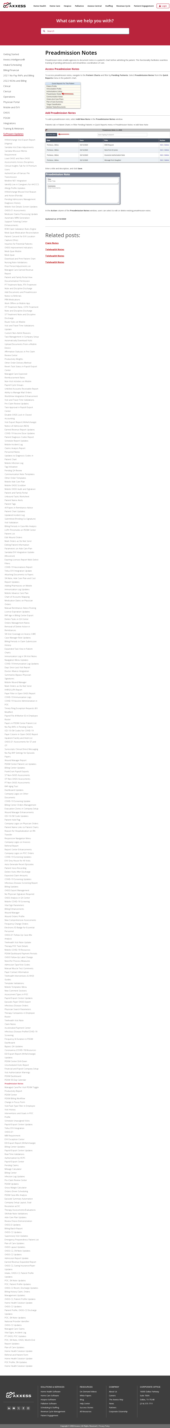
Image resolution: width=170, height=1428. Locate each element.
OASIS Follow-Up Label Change (19, 957)
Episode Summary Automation (19, 1198)
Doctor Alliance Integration (17, 671)
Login (164, 6)
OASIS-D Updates (13, 1225)
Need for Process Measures (17, 961)
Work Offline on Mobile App (17, 303)
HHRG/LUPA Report (13, 689)
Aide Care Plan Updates (15, 1217)
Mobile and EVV (11, 107)
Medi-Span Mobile (13, 251)
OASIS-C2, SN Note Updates (17, 1251)
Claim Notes (10, 1024)
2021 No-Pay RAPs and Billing (18, 75)
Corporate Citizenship (118, 1411)
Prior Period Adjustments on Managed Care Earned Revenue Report (19, 270)
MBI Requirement (12, 1135)
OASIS (6, 112)
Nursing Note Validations (16, 262)
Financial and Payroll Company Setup (22, 1068)
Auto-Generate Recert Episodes (19, 864)
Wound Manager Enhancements (19, 812)
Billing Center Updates (15, 767)
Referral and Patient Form (16, 1355)
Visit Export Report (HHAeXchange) (20, 422)
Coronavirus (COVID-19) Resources (20, 1050)
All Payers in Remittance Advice (19, 507)
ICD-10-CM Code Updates (16, 816)
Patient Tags (10, 504)
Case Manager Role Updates (18, 637)
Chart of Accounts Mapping (17, 597)
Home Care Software (50, 1395)
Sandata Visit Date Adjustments (19, 147)
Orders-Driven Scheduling (16, 1191)
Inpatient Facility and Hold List (18, 738)
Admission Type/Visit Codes (17, 964)
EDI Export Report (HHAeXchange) (20, 1143)
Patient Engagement (144, 6)
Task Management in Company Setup (22, 336)
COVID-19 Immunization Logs (18, 697)
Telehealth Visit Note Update (18, 942)
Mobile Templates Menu (16, 987)
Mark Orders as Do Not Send (18, 541)
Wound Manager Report (15, 760)
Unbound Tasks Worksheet (17, 496)
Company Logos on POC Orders (19, 853)
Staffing (109, 6)
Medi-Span (10, 255)
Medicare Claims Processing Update (21, 214)
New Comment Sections (16, 990)
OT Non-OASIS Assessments (17, 779)
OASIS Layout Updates (15, 1247)
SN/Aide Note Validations (16, 1213)
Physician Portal (11, 102)
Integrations (9, 123)
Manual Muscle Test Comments (19, 968)
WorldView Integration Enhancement (21, 396)
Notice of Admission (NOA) (17, 426)
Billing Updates (11, 886)
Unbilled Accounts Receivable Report (21, 388)
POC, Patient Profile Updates (18, 1284)
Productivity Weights (14, 359)
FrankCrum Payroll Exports (17, 771)
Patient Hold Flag (12, 820)
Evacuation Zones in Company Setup (22, 808)
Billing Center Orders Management (20, 805)
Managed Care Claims (15, 1329)
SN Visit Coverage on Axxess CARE (20, 634)
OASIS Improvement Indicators (19, 247)
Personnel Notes (12, 452)
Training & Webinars (13, 128)
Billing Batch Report (14, 1228)
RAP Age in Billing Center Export (19, 615)
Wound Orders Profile (14, 916)
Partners (112, 1407)
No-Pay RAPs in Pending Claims (19, 727)
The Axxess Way (116, 1399)
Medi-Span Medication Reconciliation (22, 232)
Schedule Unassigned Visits (17, 1120)
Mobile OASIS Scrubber (15, 485)
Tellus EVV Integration (14, 1128)
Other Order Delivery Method (18, 362)
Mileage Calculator (13, 1169)
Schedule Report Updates (16, 441)
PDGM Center (11, 1094)
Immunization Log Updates (17, 589)
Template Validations (14, 983)
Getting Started (11, 54)
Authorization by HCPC (15, 1158)
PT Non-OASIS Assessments (17, 782)
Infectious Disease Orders (16, 1005)
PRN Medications (12, 299)
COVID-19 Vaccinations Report (18, 567)
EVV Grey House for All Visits (18, 860)
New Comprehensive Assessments (20, 920)
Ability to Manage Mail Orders (18, 392)
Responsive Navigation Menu (18, 838)
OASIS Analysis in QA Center (17, 898)
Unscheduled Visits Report (17, 1065)
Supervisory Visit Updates (16, 1236)
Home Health (39, 6)
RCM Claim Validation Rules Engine (20, 229)
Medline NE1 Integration (16, 180)
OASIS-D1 (9, 1132)
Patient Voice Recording (15, 868)
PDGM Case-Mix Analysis (16, 1195)
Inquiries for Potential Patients (18, 244)
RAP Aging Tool (11, 786)
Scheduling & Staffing (50, 1407)
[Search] (44, 31)
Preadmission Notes (14, 1083)
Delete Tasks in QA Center (17, 619)
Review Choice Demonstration (18, 1221)
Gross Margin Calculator (16, 1187)
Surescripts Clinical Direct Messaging (21, 749)
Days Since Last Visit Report (17, 667)
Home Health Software (50, 1391)
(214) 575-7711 (146, 1403)
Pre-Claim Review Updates (17, 403)
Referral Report (12, 846)
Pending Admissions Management (20, 199)
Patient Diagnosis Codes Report (19, 437)
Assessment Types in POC (16, 994)
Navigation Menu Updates (16, 660)
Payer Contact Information (17, 972)
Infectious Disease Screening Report (21, 883)
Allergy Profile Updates (15, 188)
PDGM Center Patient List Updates (20, 764)
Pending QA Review (13, 470)
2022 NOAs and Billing (15, 80)
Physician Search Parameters (18, 1009)
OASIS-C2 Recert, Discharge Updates (21, 1288)
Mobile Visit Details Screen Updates (21, 206)
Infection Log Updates (15, 1176)
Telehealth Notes (54, 249)
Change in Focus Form (15, 1102)
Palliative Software (49, 1403)
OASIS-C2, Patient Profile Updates (20, 1299)
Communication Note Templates (20, 474)
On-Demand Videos (88, 1391)
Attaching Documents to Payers (19, 574)
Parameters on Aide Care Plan (18, 548)
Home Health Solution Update (19, 1303)
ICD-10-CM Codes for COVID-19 (19, 730)
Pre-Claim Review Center (16, 1180)
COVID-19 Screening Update (17, 801)
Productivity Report (13, 1091)
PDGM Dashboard (13, 1076)
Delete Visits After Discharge (18, 872)
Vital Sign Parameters (14, 905)
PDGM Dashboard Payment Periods (21, 953)
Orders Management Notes (17, 623)
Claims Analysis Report (15, 448)
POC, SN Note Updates (15, 1280)
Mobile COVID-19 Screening (17, 901)
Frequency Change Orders (16, 924)
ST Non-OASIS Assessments (17, 775)
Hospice (67, 6)
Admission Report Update (17, 1258)
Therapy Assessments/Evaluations (20, 1210)
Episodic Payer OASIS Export (18, 1002)
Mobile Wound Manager (15, 682)
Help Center (85, 1403)
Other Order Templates (15, 478)
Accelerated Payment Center (18, 1028)
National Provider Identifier (17, 1321)
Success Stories (86, 1407)
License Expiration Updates (17, 611)
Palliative (79, 6)
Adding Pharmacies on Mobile (18, 585)
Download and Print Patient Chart (20, 258)
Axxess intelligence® (14, 59)
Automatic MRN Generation (17, 218)
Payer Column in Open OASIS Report (21, 734)
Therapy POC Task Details (16, 946)
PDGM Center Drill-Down (16, 1061)
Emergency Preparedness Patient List (22, 1239)
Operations (9, 96)
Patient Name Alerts (14, 500)
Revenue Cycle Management (53, 1411)
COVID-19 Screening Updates (18, 857)
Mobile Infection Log (14, 463)
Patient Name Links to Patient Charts (22, 827)
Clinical (6, 86)
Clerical (7, 91)
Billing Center (11, 1172)
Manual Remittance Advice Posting (20, 608)
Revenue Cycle (123, 6)
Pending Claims (12, 1165)
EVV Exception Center (14, 1139)
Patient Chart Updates (15, 511)
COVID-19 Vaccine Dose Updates (20, 433)
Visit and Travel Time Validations (19, 400)
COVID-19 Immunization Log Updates (22, 663)
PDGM (6, 117)
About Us (113, 1391)
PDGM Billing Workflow (15, 1098)
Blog (82, 1399)
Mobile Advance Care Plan (16, 593)
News (111, 1403)
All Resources (85, 1411)
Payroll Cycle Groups (14, 385)
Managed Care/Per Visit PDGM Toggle (22, 1087)
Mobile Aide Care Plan (15, 481)
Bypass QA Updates (14, 1046)
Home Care (55, 6)
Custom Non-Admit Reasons (18, 333)
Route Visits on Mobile (15, 322)
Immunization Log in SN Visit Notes (21, 656)
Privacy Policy (104, 1426)
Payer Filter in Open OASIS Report (20, 693)
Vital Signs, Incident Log (15, 1332)
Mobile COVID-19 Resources (17, 950)
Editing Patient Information (17, 545)
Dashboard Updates (14, 790)
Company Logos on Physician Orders (21, 823)
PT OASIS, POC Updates (15, 1336)
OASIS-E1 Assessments (15, 210)
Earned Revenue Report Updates (20, 429)
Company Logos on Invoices (17, 842)
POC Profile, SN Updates (16, 1362)
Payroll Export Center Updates (19, 998)
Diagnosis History (13, 203)
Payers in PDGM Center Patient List (21, 723)
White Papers (85, 1395)
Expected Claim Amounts (16, 875)
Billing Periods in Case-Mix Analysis (20, 526)
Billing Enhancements (14, 909)
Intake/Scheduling (12, 64)
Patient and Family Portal (16, 493)
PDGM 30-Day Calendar (15, 1080)
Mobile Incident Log (14, 444)
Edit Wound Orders (13, 537)
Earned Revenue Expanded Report (20, 1262)
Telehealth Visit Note (14, 1020)
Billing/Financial (11, 70)
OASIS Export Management (17, 890)
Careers (112, 1395)
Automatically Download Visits (18, 340)
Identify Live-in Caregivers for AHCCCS (22, 184)
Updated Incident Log (15, 515)
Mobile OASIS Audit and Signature (20, 489)
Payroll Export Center (14, 1161)
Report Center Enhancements (18, 849)
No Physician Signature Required (19, 894)
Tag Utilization (11, 467)
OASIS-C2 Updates (13, 1232)
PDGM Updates (12, 1184)
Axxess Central (95, 6)
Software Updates (13, 133)
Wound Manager (12, 912)
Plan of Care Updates (14, 1243)
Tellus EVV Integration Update (18, 571)
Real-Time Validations (14, 1154)
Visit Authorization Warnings (17, 1072)
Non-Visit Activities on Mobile (18, 381)
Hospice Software (48, 1399)
